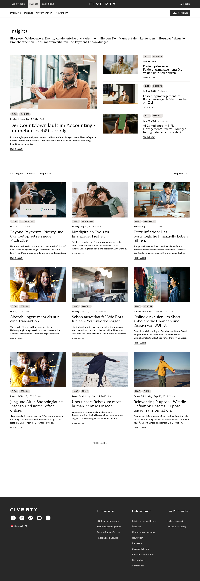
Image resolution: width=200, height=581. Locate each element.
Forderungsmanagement (109, 527)
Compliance (138, 566)
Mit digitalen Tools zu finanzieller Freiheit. (90, 234)
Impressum (137, 543)
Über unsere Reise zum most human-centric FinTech (96, 404)
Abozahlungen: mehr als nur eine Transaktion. (34, 319)
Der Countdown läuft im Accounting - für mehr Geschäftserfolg (53, 128)
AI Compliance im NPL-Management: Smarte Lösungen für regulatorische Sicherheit (164, 129)
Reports (31, 174)
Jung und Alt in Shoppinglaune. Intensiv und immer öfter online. (37, 406)
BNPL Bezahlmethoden (108, 521)
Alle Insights (16, 174)
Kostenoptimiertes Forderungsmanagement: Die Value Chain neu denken (162, 69)
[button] (181, 174)
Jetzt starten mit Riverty (144, 521)
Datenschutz (138, 560)
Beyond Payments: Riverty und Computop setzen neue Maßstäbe (37, 236)
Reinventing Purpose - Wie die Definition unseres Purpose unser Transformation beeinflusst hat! (160, 406)
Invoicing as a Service (107, 538)
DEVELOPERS (48, 4)
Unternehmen (44, 13)
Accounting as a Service (108, 532)
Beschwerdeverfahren (143, 555)
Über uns (136, 527)
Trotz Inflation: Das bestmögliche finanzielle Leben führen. (161, 236)
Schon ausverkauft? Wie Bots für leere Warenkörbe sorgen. (97, 319)
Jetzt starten (180, 13)
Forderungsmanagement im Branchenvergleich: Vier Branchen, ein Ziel (166, 99)
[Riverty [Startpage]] (101, 4)
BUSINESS (33, 4)
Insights (28, 13)
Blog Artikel (46, 174)
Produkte (15, 13)
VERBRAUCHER (19, 4)
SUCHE (186, 4)
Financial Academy (176, 527)
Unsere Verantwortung (143, 532)
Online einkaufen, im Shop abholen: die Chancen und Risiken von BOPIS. (157, 321)
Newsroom (62, 13)
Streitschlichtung (140, 549)
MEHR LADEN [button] (100, 443)
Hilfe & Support (175, 521)
